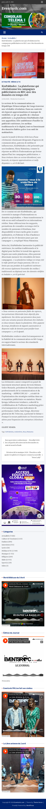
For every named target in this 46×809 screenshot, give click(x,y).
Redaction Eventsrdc (18, 99)
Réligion (5, 557)
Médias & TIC (16, 82)
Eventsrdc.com (14, 8)
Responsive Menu (42, 2)
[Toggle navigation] (4, 32)
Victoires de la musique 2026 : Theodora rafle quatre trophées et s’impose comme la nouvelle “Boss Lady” (22, 454)
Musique (5, 554)
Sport (4, 563)
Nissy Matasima (28, 432)
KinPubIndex (9, 432)
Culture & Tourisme (9, 539)
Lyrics (4, 548)
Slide (3, 560)
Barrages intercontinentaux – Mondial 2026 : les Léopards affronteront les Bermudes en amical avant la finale (22, 442)
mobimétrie (18, 432)
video (4, 566)
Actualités (6, 82)
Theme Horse (38, 802)
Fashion (5, 542)
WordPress (30, 805)
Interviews (6, 545)
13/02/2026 (5, 99)
